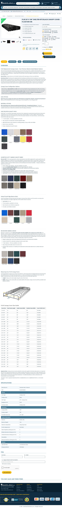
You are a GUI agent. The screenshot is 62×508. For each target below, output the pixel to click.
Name (4, 454)
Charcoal (52, 38)
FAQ (19, 61)
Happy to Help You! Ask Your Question (10, 459)
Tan (49, 39)
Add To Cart (48, 53)
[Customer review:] (27, 499)
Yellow (45, 41)
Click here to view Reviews (27, 37)
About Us (18, 485)
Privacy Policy (39, 487)
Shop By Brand (44, 7)
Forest (58, 38)
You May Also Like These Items (30, 61)
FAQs (59, 13)
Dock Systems (21, 7)
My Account (46, 2)
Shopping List (53, 13)
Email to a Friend (37, 39)
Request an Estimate (51, 7)
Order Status (29, 487)
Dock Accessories (27, 7)
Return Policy (39, 489)
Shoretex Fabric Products (19, 16)
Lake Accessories (39, 7)
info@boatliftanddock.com (17, 11)
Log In (45, 4)
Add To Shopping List (49, 56)
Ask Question (6, 472)
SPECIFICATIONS (12, 61)
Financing (18, 489)
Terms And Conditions (20, 490)
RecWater (56, 32)
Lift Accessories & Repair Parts (13, 7)
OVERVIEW (4, 61)
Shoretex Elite (54, 31)
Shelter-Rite (46, 31)
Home (4, 16)
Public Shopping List (30, 490)
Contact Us (18, 487)
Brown (55, 36)
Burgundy (46, 38)
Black (45, 36)
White (54, 39)
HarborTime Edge (47, 32)
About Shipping (40, 490)
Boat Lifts (5, 7)
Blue (50, 36)
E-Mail (27, 454)
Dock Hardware (33, 7)
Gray (45, 39)
